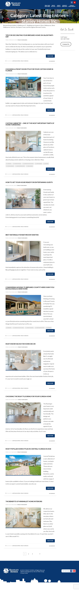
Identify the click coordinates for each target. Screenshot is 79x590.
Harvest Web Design (38, 571)
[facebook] (72, 2)
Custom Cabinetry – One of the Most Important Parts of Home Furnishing (30, 124)
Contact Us (65, 44)
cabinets (9, 163)
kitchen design (10, 166)
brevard (9, 327)
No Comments (52, 61)
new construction (21, 166)
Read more (50, 56)
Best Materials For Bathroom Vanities (22, 235)
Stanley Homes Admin (22, 39)
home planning (30, 327)
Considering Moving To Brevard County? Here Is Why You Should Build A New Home (30, 288)
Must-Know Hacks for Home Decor (20, 344)
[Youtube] (74, 571)
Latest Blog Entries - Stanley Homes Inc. (20, 60)
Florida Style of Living (28, 163)
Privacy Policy (24, 573)
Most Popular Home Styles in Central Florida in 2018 (28, 449)
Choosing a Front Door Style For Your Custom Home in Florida (29, 70)
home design (39, 163)
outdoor (49, 327)
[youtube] (74, 2)
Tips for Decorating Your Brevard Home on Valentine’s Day (29, 36)
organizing (30, 166)
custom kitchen (17, 163)
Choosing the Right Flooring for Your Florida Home (28, 396)
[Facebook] (71, 571)
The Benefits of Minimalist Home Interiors (24, 501)
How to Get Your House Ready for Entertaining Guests (29, 182)
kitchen (46, 163)
